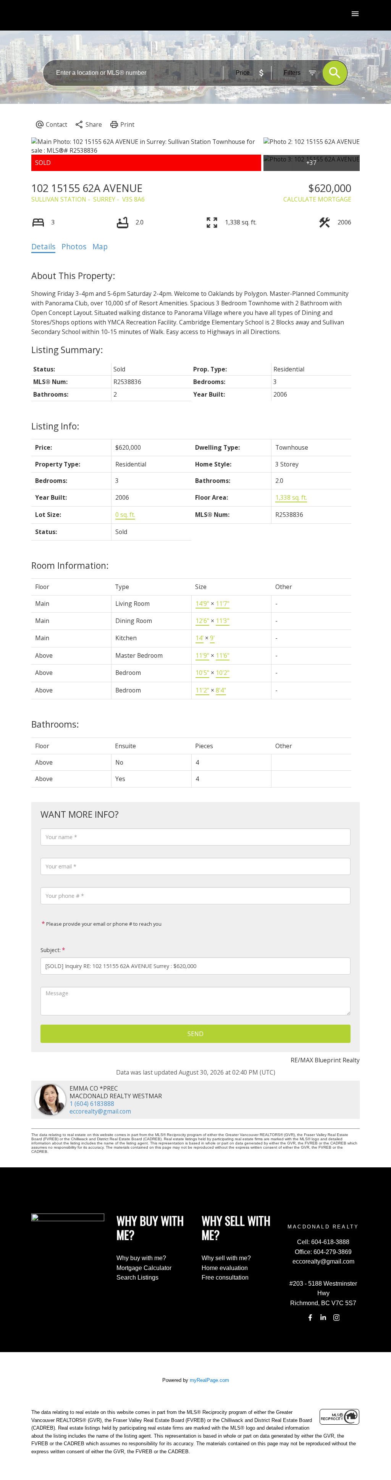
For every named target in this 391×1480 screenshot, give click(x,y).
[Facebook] (310, 1317)
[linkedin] (323, 1317)
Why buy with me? (141, 1258)
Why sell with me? (226, 1258)
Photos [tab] (73, 247)
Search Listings (137, 1277)
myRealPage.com (209, 1380)
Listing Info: (55, 426)
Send (195, 1034)
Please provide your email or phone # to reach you (103, 923)
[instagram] (336, 1317)
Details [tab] (43, 247)
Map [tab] (100, 247)
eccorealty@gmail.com (100, 1111)
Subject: (50, 950)
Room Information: (70, 565)
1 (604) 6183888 (91, 1103)
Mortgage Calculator (143, 1268)
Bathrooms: (55, 724)
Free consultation (225, 1277)
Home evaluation (225, 1268)
